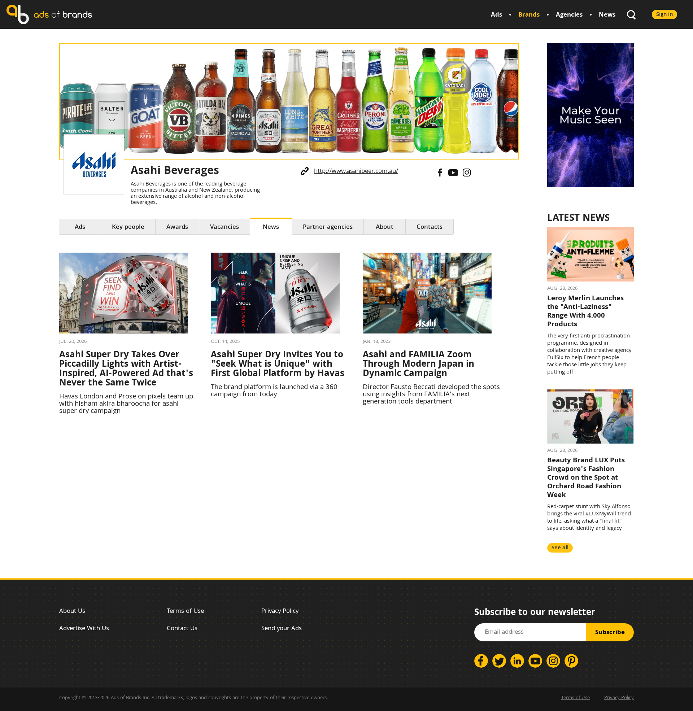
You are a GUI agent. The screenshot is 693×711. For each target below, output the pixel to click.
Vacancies (224, 227)
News (607, 15)
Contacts (430, 227)
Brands (529, 15)
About (384, 227)
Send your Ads (281, 629)
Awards (177, 227)
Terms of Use (185, 611)
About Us (72, 611)
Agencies (569, 15)
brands (63, 14)
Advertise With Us (84, 629)
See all (560, 548)
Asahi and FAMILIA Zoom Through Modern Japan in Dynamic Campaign (418, 365)
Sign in (664, 14)
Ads (496, 15)
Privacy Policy (279, 611)
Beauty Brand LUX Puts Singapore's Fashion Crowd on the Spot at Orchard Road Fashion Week (586, 478)
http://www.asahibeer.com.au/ (356, 171)
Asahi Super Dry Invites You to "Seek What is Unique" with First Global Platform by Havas (277, 365)
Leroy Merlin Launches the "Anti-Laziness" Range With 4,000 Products (585, 312)
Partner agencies (328, 227)
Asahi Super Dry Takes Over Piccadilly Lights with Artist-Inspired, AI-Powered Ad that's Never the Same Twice (126, 369)
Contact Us (182, 629)
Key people (128, 227)
